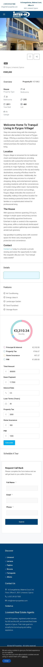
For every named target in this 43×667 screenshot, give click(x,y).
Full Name (11, 482)
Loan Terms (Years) (12, 399)
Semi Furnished (12, 305)
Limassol (10, 557)
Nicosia (10, 569)
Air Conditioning (12, 293)
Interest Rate (9, 388)
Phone (9, 507)
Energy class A (12, 297)
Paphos (10, 565)
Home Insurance (10, 420)
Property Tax (9, 409)
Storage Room (12, 310)
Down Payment (10, 377)
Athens (9, 577)
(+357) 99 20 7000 (9, 4)
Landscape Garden (13, 301)
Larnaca (10, 561)
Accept (6, 661)
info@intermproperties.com (9, 7)
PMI (5, 431)
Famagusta (11, 573)
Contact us (8, 249)
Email (9, 495)
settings (25, 657)
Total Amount (9, 366)
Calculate (9, 443)
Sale (5, 63)
